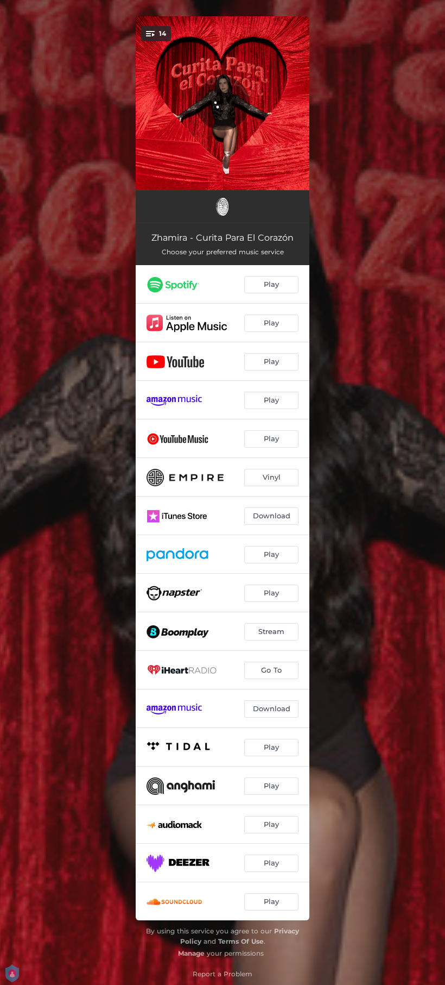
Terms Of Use (241, 941)
